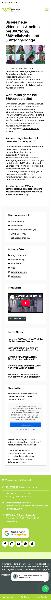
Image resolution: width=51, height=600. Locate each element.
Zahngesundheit (18, 238)
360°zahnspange (31, 128)
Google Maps (12, 521)
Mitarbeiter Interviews (21, 229)
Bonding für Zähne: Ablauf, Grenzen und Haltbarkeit (22, 358)
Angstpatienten (18, 255)
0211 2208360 (15, 508)
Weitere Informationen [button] (26, 429)
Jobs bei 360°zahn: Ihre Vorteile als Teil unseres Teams (25, 340)
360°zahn (10, 125)
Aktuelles (15, 225)
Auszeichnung (18, 259)
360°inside (16, 221)
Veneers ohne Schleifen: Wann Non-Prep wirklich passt (24, 366)
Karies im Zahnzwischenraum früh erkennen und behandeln (24, 375)
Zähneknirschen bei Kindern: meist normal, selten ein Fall (23, 349)
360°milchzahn (23, 125)
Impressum (6, 575)
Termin (43, 597)
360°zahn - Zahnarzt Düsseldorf (21, 515)
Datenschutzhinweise (17, 462)
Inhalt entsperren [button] (26, 425)
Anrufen (9, 597)
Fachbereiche (8, 2)
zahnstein (16, 276)
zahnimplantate (19, 272)
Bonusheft (16, 263)
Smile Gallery (17, 233)
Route (26, 597)
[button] (15, 533)
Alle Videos (19, 318)
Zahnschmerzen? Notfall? (18, 502)
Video (14, 268)
